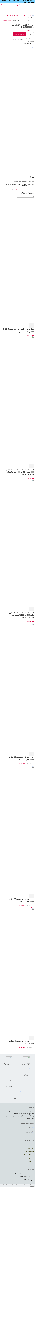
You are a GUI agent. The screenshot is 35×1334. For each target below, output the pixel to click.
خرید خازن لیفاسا (30, 1148)
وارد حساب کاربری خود (19, 189)
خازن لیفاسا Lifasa (17, 20)
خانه (33, 20)
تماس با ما (31, 1161)
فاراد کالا (32, 1144)
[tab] (20, 39)
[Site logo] (17, 5)
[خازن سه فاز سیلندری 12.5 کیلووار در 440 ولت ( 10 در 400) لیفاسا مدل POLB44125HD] (25, 400)
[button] (31, 325)
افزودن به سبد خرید (19, 34)
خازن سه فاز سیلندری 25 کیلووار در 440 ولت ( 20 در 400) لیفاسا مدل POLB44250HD (18, 615)
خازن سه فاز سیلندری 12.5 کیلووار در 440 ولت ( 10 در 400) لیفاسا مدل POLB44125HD (19, 472)
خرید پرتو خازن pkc (30, 1151)
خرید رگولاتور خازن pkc (29, 1154)
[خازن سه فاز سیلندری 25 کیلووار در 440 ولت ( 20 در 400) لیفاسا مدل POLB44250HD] (25, 543)
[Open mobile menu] (33, 5)
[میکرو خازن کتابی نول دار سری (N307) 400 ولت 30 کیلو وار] (25, 259)
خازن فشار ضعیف (26, 20)
